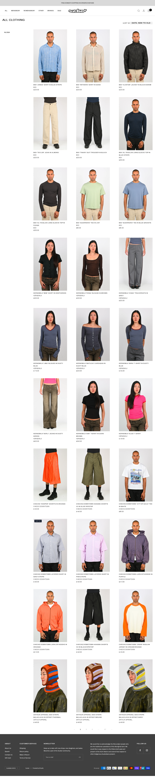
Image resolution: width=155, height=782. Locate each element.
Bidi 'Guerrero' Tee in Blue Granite (135, 223)
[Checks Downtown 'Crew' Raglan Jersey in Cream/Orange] (136, 615)
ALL (6, 10)
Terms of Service (25, 758)
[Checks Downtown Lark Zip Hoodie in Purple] (136, 545)
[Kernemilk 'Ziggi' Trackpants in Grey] (136, 264)
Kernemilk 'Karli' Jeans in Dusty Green (48, 435)
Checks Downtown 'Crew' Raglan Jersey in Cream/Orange (134, 646)
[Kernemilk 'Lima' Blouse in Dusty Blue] (50, 334)
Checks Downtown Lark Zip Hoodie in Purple (136, 575)
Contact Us (8, 755)
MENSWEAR (15, 10)
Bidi (34, 87)
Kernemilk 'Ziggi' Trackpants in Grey (133, 294)
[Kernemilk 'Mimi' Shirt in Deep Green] (50, 264)
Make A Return (25, 755)
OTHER (41, 10)
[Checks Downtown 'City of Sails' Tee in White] (136, 475)
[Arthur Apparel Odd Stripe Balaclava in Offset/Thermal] (50, 685)
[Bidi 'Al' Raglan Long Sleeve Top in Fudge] (50, 193)
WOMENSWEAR (29, 10)
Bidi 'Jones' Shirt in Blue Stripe (47, 85)
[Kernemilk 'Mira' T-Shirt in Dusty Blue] (136, 334)
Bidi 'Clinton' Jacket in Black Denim (135, 85)
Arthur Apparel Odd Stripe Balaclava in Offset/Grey (131, 716)
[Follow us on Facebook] (140, 750)
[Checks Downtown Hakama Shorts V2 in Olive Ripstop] (93, 475)
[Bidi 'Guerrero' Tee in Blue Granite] (136, 193)
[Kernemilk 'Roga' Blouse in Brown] (93, 264)
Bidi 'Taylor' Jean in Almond (46, 152)
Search (7, 751)
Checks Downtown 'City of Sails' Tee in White (135, 505)
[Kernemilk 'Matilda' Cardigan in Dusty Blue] (93, 334)
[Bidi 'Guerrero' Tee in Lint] (93, 193)
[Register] (80, 757)
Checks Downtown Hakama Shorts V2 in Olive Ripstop (92, 505)
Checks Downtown (41, 506)
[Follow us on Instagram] (146, 750)
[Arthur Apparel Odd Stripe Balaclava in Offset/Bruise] (93, 685)
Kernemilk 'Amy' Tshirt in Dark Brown (90, 435)
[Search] (139, 11)
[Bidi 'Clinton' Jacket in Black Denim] (136, 55)
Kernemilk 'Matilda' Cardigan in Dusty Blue (91, 365)
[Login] (144, 11)
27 (105, 729)
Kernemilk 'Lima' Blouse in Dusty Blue (48, 365)
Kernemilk (37, 295)
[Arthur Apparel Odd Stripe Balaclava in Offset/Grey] (136, 685)
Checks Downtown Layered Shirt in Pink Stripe (92, 575)
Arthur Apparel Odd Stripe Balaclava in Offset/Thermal (47, 716)
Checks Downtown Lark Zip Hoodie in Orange (50, 646)
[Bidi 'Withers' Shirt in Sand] (93, 55)
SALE (59, 10)
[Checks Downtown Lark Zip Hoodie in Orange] (50, 615)
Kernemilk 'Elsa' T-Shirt (130, 433)
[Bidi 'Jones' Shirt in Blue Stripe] (50, 55)
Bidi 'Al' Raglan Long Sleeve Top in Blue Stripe (134, 154)
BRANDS (50, 10)
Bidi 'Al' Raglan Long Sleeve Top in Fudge (49, 224)
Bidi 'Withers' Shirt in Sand (88, 85)
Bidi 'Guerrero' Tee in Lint (88, 223)
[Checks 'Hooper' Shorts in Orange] (50, 475)
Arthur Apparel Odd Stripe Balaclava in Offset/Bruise (89, 716)
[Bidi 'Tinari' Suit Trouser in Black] (93, 123)
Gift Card (8, 758)
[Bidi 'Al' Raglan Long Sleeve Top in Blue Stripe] (136, 123)
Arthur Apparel (40, 720)
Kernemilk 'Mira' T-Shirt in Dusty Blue (134, 365)
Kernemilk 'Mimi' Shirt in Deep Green (49, 293)
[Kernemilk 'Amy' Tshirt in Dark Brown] (93, 404)
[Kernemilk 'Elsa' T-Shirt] (136, 404)
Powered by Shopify (38, 768)
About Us (8, 748)
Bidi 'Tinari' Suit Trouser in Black (91, 152)
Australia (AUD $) (11, 768)
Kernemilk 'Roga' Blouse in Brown (91, 293)
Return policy (24, 751)
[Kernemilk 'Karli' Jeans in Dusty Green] (50, 404)
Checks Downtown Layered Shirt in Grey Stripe (49, 575)
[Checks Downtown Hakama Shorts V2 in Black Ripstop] (93, 615)
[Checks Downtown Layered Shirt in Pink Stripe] (93, 545)
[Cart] (149, 11)
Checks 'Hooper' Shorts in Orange (49, 504)
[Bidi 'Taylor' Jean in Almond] (50, 123)
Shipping (23, 748)
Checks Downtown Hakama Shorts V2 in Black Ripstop (92, 646)
